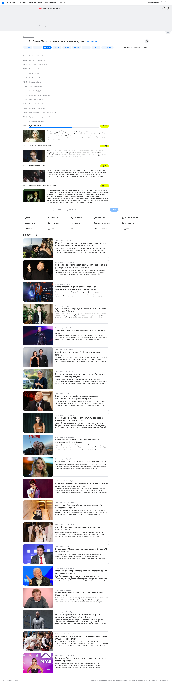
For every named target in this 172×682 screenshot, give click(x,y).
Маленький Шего (35, 69)
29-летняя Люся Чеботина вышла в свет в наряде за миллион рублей (81, 659)
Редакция (93, 680)
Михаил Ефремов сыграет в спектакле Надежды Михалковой (79, 593)
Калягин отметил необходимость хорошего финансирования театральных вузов (76, 397)
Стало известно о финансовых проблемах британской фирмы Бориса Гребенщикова (75, 288)
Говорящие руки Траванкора (39, 95)
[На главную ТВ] (6, 2)
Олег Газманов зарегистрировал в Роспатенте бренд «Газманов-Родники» (81, 572)
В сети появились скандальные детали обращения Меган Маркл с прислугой (80, 375)
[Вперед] (168, 8)
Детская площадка (36, 60)
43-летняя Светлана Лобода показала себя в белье (80, 461)
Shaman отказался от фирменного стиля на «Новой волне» (80, 331)
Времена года (34, 73)
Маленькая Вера (35, 104)
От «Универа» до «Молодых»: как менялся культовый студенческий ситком (81, 637)
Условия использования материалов (147, 680)
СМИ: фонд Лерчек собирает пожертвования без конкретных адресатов (79, 506)
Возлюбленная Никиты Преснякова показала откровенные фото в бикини (77, 440)
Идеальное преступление (38, 117)
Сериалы (137, 47)
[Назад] (164, 8)
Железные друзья (35, 91)
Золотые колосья (35, 86)
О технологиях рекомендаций (106, 680)
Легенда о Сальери (36, 82)
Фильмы (127, 47)
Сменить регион (92, 41)
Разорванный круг (36, 108)
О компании (9, 680)
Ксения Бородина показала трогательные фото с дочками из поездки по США (79, 419)
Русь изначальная (35, 126)
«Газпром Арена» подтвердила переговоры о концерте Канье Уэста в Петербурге (77, 615)
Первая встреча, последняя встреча (42, 113)
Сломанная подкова (36, 121)
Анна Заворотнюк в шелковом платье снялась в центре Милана (78, 528)
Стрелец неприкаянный (38, 64)
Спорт (146, 47)
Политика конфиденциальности (125, 680)
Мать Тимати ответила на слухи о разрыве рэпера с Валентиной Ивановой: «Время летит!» (80, 244)
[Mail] (3, 2)
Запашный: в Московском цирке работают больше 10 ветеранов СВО (81, 550)
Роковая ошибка (35, 56)
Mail (3, 680)
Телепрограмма (28, 37)
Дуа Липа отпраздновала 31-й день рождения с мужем (78, 353)
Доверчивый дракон (36, 99)
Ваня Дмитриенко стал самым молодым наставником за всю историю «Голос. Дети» (81, 484)
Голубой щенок (35, 78)
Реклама (17, 680)
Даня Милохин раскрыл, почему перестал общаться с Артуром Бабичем (80, 309)
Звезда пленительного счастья (40, 146)
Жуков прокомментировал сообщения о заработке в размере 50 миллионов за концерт (81, 266)
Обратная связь (163, 680)
